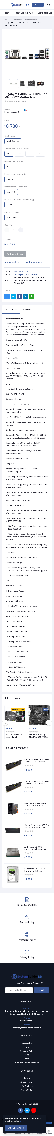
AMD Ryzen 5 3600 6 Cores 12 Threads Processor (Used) (35, 804)
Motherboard (31, 19)
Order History (27, 1082)
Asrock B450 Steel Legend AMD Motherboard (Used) (15, 735)
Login (27, 1078)
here (22, 1121)
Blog (27, 1054)
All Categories (16, 19)
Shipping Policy (27, 1051)
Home (7, 12)
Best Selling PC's (24, 12)
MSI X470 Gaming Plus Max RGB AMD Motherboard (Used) (38, 735)
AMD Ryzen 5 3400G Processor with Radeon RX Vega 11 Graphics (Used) (36, 848)
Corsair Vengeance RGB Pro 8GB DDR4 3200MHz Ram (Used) (36, 826)
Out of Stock (16, 254)
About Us (27, 1043)
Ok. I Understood (16, 1127)
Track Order (27, 1090)
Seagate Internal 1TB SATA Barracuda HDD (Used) (36, 870)
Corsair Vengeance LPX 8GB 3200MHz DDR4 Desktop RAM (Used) (36, 760)
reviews (26, 309)
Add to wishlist (12, 262)
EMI (27, 1058)
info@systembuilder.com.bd (26, 274)
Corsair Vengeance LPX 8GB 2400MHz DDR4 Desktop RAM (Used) (36, 782)
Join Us (27, 1047)
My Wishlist (27, 1086)
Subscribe (41, 990)
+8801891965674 (21, 271)
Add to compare (34, 262)
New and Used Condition (27, 1062)
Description (10, 309)
